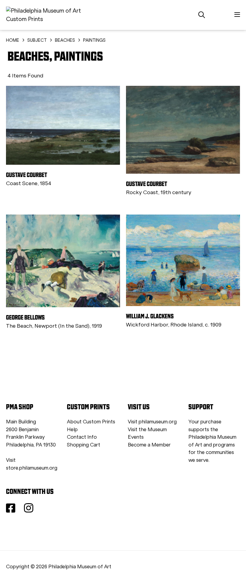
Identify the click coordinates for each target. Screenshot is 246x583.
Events (136, 437)
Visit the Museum (147, 429)
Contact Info (82, 437)
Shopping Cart (83, 445)
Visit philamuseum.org (152, 422)
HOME (12, 40)
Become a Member (149, 445)
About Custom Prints (91, 422)
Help (72, 429)
